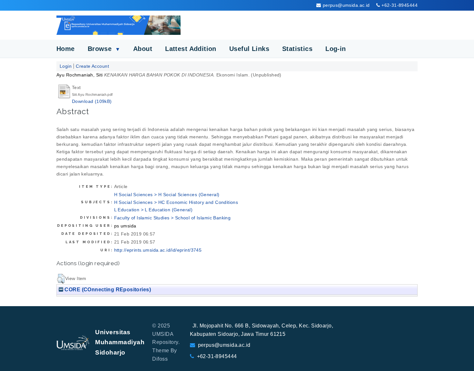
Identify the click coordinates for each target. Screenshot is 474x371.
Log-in (335, 48)
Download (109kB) (92, 101)
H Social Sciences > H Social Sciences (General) (167, 194)
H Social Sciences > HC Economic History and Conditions (176, 202)
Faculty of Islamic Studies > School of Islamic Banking (172, 217)
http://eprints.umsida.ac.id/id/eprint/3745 (158, 250)
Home (65, 48)
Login (66, 66)
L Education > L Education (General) (153, 209)
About (142, 48)
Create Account (92, 66)
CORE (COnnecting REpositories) (107, 289)
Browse (104, 48)
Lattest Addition (190, 48)
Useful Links (249, 48)
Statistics (297, 48)
